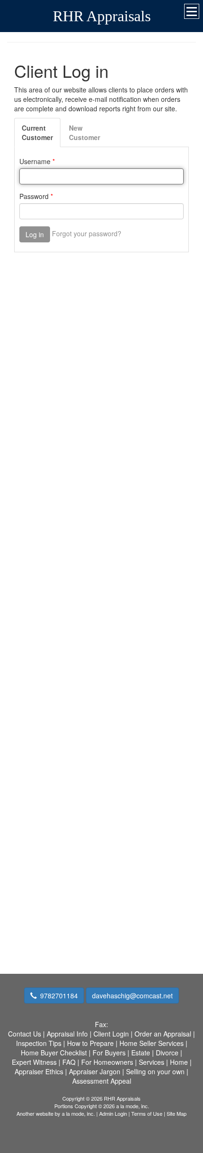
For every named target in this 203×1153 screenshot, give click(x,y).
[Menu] (191, 11)
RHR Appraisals (102, 16)
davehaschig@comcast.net (132, 995)
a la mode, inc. (78, 1113)
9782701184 (59, 995)
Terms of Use (146, 1113)
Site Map (176, 1113)
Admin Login (113, 1113)
